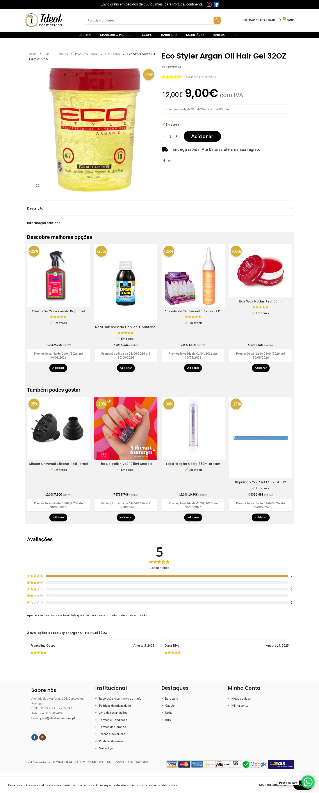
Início (33, 54)
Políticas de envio (111, 741)
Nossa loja (106, 748)
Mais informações (274, 785)
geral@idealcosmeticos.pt (57, 718)
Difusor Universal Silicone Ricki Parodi (58, 464)
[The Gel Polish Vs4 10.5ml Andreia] (125, 428)
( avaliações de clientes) (200, 77)
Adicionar (202, 136)
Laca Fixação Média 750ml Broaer (193, 464)
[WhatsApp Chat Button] (308, 782)
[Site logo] (43, 20)
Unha (168, 712)
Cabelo (170, 705)
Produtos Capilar (87, 54)
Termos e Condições (113, 720)
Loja (47, 54)
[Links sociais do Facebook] (164, 160)
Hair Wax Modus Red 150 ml (260, 301)
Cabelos (62, 54)
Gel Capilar (113, 54)
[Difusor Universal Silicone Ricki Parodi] (58, 428)
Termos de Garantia (112, 727)
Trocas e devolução (112, 734)
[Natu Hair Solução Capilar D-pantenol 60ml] (125, 283)
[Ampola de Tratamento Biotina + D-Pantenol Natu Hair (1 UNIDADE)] (193, 275)
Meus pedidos (241, 698)
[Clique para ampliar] (37, 185)
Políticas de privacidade (115, 705)
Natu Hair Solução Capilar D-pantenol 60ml (125, 329)
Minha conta (240, 705)
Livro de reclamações (113, 712)
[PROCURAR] (217, 20)
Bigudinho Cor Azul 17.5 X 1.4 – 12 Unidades (260, 484)
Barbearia (171, 698)
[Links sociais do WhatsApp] (170, 160)
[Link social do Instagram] (42, 737)
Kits (168, 720)
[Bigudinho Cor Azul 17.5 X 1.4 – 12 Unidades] (260, 437)
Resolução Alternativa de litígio (120, 698)
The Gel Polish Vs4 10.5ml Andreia (125, 464)
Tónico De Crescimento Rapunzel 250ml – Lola (58, 313)
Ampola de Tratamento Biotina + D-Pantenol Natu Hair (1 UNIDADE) (193, 313)
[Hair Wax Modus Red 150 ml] (260, 270)
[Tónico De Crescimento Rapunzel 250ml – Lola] (58, 275)
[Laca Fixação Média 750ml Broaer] (193, 428)
